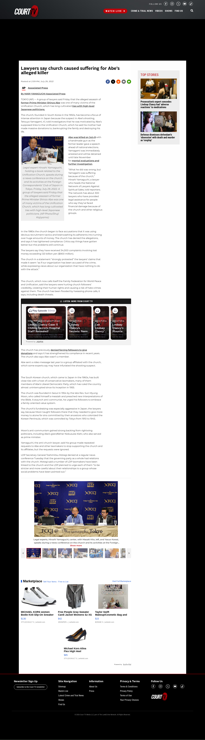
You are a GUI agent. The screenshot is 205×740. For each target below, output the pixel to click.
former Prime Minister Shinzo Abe (40, 102)
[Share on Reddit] (118, 82)
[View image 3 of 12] (65, 553)
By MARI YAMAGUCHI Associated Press (43, 94)
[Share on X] (113, 82)
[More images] (129, 553)
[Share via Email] (124, 82)
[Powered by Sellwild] (127, 664)
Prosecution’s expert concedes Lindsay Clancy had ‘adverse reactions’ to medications (156, 104)
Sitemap (62, 686)
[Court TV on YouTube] (185, 5)
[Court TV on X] (178, 5)
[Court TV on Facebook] (166, 5)
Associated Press (38, 88)
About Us (93, 686)
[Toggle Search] (192, 10)
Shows (169, 11)
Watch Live (114, 11)
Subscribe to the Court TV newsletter (31, 687)
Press (91, 691)
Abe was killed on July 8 (82, 137)
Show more (76, 545)
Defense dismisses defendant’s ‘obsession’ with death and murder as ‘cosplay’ (158, 137)
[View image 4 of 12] (80, 553)
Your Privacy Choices (129, 700)
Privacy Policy (126, 691)
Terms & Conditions (129, 686)
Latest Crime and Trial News (71, 695)
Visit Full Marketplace (121, 581)
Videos (159, 11)
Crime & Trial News (142, 11)
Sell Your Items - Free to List (55, 582)
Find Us (179, 11)
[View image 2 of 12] (49, 553)
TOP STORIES (149, 75)
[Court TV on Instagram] (172, 5)
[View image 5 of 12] (96, 553)
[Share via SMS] (129, 82)
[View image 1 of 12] (33, 553)
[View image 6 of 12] (112, 553)
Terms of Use (126, 695)
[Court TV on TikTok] (191, 5)
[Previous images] (23, 553)
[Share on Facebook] (108, 82)
